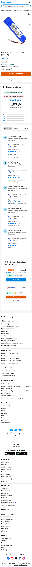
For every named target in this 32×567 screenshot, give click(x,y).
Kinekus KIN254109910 (7, 393)
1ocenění (19, 275)
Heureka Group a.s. (20, 563)
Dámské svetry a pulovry (7, 329)
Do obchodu (16, 280)
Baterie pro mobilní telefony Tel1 (10, 356)
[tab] (9, 80)
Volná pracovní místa (6, 469)
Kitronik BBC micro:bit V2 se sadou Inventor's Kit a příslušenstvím (16, 386)
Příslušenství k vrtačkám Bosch (9, 338)
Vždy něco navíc (5, 69)
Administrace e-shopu (7, 512)
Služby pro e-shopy (6, 517)
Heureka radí (4, 493)
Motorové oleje (5, 324)
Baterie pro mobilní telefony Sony (10, 363)
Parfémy (3, 408)
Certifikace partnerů (6, 545)
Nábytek (3, 420)
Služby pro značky (6, 522)
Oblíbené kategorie (7, 321)
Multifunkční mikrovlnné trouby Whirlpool (12, 343)
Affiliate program (5, 526)
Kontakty (3, 465)
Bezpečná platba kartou (7, 503)
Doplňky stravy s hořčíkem (8, 341)
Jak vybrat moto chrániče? (8, 373)
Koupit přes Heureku (16, 297)
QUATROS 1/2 (5, 384)
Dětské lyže (4, 331)
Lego (2, 416)
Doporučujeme (6, 403)
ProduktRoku (4, 543)
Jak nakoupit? (5, 488)
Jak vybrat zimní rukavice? (8, 371)
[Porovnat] (29, 14)
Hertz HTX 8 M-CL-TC (7, 388)
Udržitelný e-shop (6, 550)
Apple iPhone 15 (5, 406)
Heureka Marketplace (7, 519)
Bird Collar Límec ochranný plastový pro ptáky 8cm (14, 398)
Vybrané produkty (7, 381)
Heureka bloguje (5, 474)
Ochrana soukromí (6, 500)
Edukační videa (5, 529)
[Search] (3, 80)
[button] (9, 80)
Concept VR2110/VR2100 (7, 396)
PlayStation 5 (4, 413)
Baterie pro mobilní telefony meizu (10, 358)
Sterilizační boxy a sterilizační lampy (10, 326)
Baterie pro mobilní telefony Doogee (11, 361)
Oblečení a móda (5, 423)
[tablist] (16, 80)
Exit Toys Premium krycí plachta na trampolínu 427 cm (15, 391)
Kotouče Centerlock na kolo (8, 345)
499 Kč (23, 288)
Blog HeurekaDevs (6, 477)
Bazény (3, 411)
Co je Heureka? (5, 462)
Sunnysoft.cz (11, 140)
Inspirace (3, 548)
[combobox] (16, 6)
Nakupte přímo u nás (6, 495)
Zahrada (3, 418)
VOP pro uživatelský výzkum (8, 505)
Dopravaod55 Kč (21, 272)
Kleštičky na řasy (5, 334)
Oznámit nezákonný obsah (8, 479)
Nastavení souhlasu (6, 498)
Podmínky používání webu (20, 565)
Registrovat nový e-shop (7, 514)
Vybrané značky (6, 350)
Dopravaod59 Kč (21, 290)
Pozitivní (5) (26, 129)
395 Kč (23, 270)
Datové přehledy (5, 524)
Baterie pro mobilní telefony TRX (10, 353)
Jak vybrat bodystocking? (8, 376)
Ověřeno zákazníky (6, 538)
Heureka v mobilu (5, 491)
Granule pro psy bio (6, 336)
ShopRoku (4, 540)
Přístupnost (4, 481)
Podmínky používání (6, 467)
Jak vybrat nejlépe (7, 368)
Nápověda (4, 531)
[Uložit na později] (29, 25)
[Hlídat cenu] (29, 19)
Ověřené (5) (17, 129)
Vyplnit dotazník (16, 447)
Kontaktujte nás (16, 441)
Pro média (4, 472)
